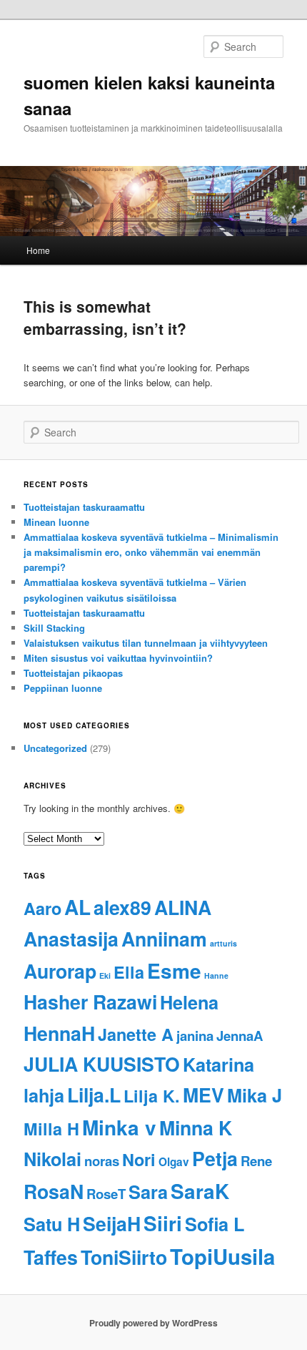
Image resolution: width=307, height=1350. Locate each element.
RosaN (54, 1191)
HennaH (59, 1033)
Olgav (173, 1162)
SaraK (200, 1190)
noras (101, 1160)
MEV (203, 1094)
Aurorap (60, 970)
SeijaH (112, 1223)
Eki (105, 975)
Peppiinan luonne (63, 688)
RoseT (106, 1193)
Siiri (163, 1223)
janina (194, 1035)
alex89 (122, 907)
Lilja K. (152, 1095)
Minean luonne (56, 522)
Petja (215, 1158)
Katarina (218, 1064)
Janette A (135, 1034)
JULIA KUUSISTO (102, 1063)
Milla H (51, 1128)
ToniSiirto (124, 1257)
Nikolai (52, 1159)
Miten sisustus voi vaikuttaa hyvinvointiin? (118, 658)
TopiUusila (222, 1256)
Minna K (195, 1127)
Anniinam (164, 938)
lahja (44, 1095)
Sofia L (214, 1224)
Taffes (51, 1257)
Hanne (216, 975)
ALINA (182, 907)
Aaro (42, 908)
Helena (189, 1002)
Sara (148, 1192)
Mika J (254, 1095)
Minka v (119, 1127)
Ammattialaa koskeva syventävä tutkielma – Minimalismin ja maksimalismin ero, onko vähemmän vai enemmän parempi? (151, 552)
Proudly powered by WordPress (153, 1322)
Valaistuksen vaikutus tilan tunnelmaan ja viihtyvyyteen (146, 643)
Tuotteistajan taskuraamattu (84, 507)
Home (38, 250)
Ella (129, 972)
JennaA (239, 1035)
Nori (139, 1159)
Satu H (52, 1224)
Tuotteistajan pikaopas (73, 673)
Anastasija (71, 938)
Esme (174, 970)
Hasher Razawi (90, 1001)
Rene (256, 1160)
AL (77, 906)
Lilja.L (94, 1094)
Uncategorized (55, 748)
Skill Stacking (54, 628)
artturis (223, 943)
